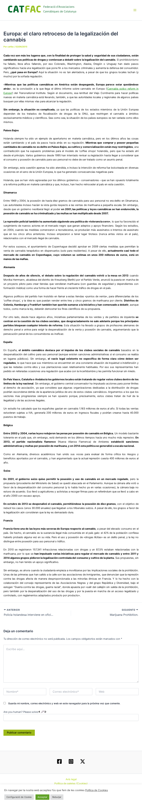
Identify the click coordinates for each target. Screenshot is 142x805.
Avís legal (71, 779)
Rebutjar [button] (56, 797)
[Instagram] (71, 761)
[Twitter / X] (82, 761)
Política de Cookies (96, 790)
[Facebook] (59, 761)
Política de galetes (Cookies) (71, 783)
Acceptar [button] (42, 797)
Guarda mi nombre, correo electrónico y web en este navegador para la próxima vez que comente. (64, 703)
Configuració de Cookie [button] (19, 797)
